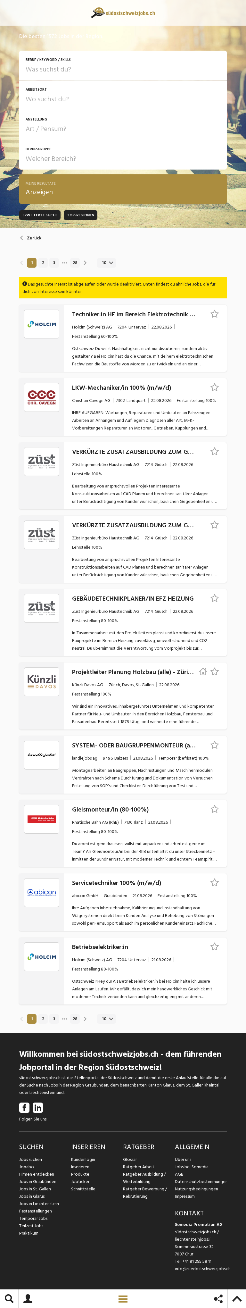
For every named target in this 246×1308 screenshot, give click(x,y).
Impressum (185, 1196)
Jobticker (80, 1181)
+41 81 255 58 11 (196, 1261)
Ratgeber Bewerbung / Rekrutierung (145, 1192)
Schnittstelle (83, 1189)
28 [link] (75, 262)
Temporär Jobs (33, 1218)
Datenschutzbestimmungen (201, 1181)
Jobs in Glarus (32, 1196)
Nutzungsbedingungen (196, 1189)
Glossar (130, 1159)
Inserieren (80, 1167)
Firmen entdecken (36, 1174)
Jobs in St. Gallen (35, 1189)
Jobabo (26, 1167)
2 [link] (43, 262)
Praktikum (28, 1233)
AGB (179, 1174)
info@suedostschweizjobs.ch (203, 1268)
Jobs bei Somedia (192, 1167)
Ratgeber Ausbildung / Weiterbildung (144, 1178)
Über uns (183, 1159)
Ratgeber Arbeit (138, 1167)
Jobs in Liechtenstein (39, 1203)
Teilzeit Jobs (31, 1225)
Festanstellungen (35, 1211)
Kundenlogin (83, 1159)
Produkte (80, 1174)
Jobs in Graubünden (37, 1181)
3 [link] (54, 262)
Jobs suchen (30, 1159)
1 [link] (32, 262)
